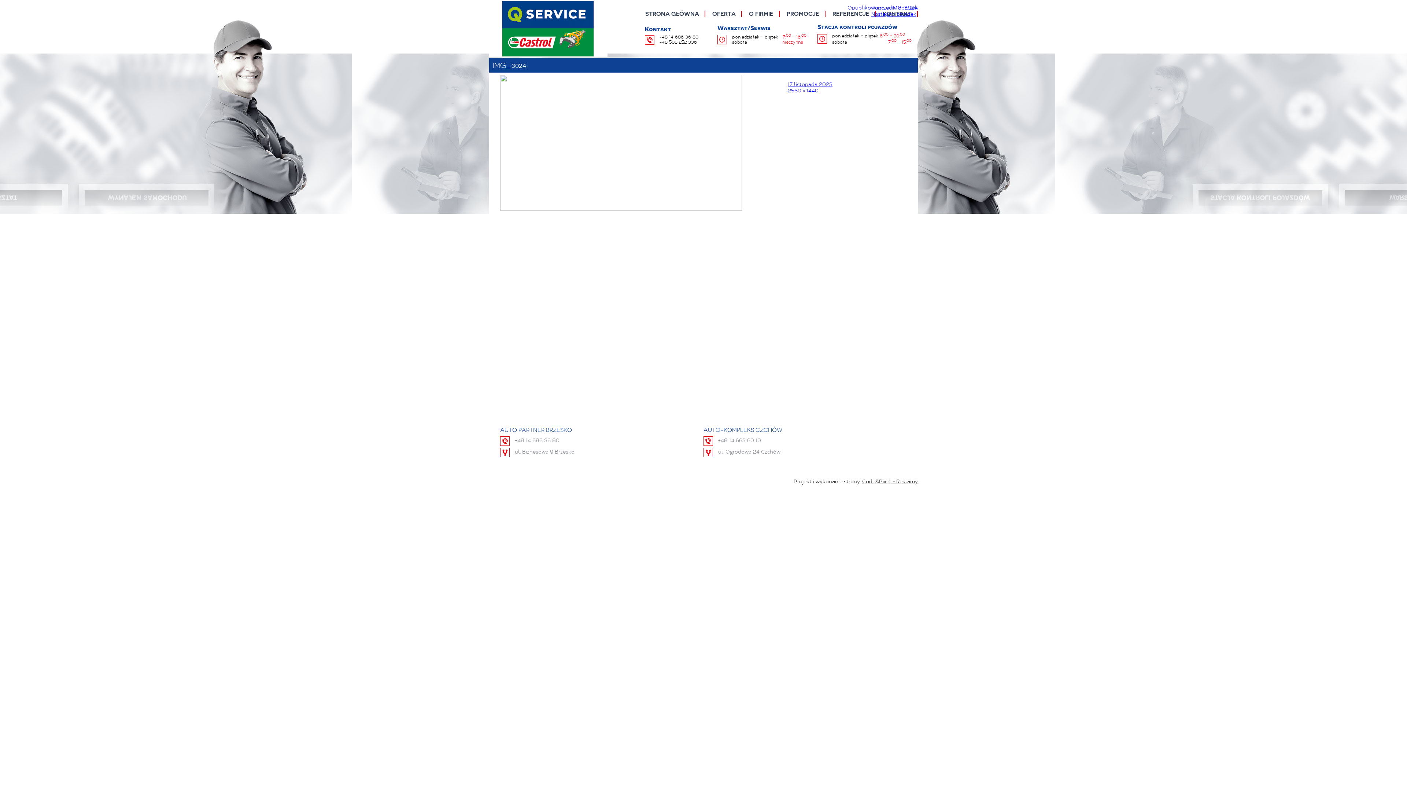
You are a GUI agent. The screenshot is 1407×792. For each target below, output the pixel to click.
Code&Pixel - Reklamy (890, 482)
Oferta (724, 14)
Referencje (850, 14)
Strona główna (672, 14)
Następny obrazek (893, 14)
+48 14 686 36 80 (679, 37)
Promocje (803, 14)
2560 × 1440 (803, 91)
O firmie (761, 14)
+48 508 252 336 (678, 42)
